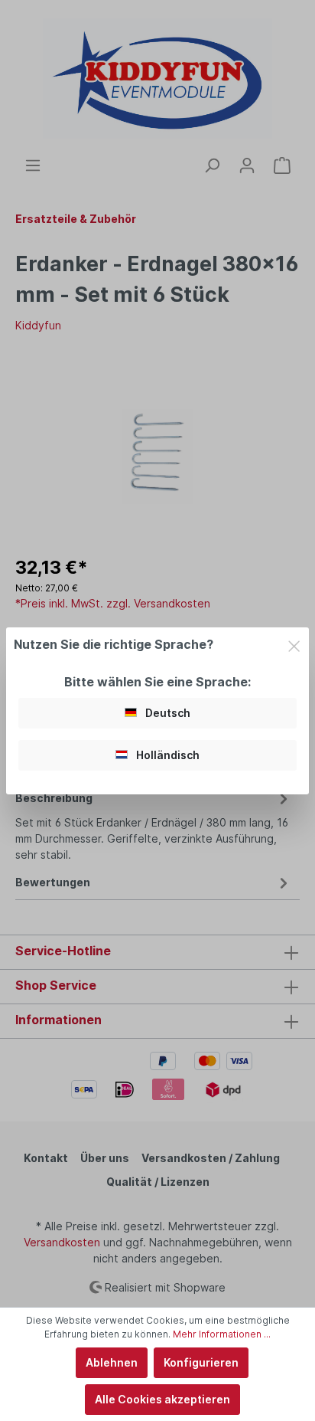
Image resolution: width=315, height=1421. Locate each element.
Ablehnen (112, 1362)
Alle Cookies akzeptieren (162, 1399)
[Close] (294, 643)
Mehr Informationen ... (222, 1334)
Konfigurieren (201, 1362)
